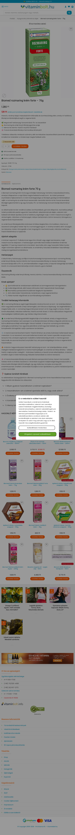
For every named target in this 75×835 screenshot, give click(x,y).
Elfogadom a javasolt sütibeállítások (37, 434)
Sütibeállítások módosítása (37, 428)
